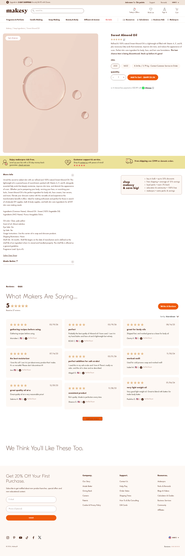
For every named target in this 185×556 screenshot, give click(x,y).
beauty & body (72, 20)
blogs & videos (163, 491)
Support (152, 2)
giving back (87, 491)
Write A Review (168, 306)
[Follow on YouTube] (20, 537)
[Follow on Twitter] (39, 537)
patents (85, 501)
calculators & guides (166, 496)
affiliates (161, 510)
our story (86, 482)
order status (124, 491)
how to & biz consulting (129, 501)
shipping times (125, 496)
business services (164, 501)
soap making (54, 20)
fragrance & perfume (15, 20)
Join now (129, 2)
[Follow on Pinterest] (14, 537)
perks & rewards (164, 486)
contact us (84, 163)
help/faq (123, 486)
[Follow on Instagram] (7, 537)
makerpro (161, 482)
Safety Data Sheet (10, 256)
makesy (8, 28)
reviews (167, 547)
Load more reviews (92, 419)
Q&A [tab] (20, 286)
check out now (24, 165)
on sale (109, 20)
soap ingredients (19, 28)
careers (86, 496)
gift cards (123, 505)
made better (87, 486)
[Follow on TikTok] (27, 537)
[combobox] (57, 10)
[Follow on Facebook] (33, 537)
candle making (36, 20)
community (162, 505)
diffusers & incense (92, 20)
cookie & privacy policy (92, 505)
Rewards (164, 2)
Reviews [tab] (10, 286)
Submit (31, 518)
